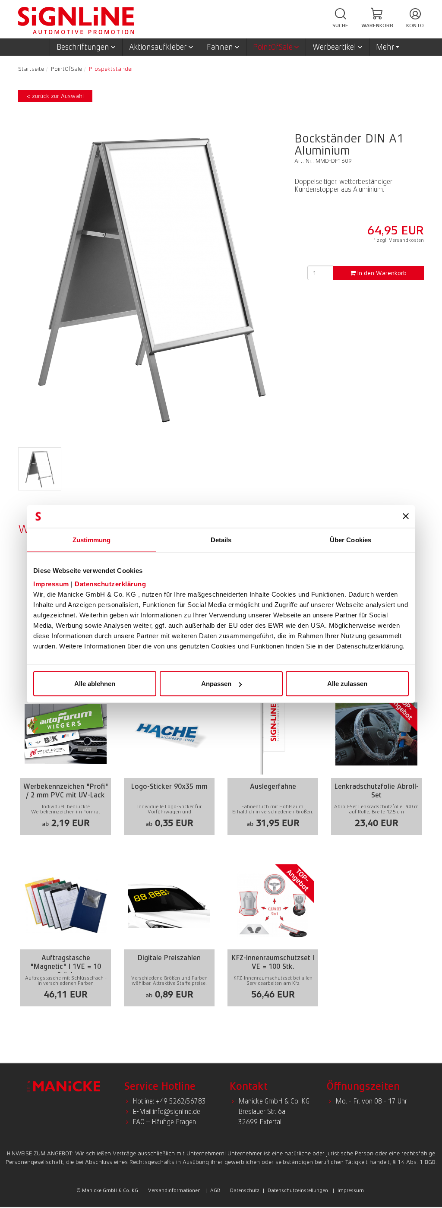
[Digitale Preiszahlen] (169, 927)
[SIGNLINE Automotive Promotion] (76, 19)
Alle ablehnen (94, 683)
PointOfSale (273, 47)
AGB (215, 1190)
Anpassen (216, 683)
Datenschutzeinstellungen (298, 1190)
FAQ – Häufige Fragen (164, 1122)
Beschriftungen (83, 47)
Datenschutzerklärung (110, 584)
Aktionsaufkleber (158, 47)
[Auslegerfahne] (273, 756)
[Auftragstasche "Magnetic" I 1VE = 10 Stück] (65, 927)
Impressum (51, 584)
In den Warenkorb (381, 272)
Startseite (31, 68)
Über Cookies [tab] (350, 539)
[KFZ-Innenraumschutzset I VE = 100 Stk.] (273, 927)
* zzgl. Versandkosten (398, 240)
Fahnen (220, 47)
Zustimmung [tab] (92, 539)
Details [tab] (221, 539)
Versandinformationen (174, 1190)
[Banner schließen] (406, 516)
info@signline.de (176, 1111)
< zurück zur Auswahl (55, 95)
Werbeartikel (334, 47)
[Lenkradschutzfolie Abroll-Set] (376, 756)
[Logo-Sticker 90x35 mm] (169, 756)
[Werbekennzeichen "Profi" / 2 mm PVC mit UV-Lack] (65, 756)
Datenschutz (244, 1190)
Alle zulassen (347, 683)
